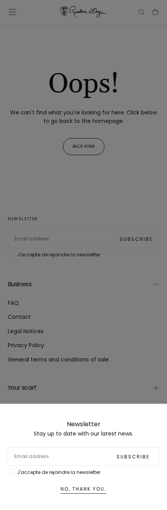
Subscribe (133, 456)
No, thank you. (83, 489)
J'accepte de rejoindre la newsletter (58, 472)
